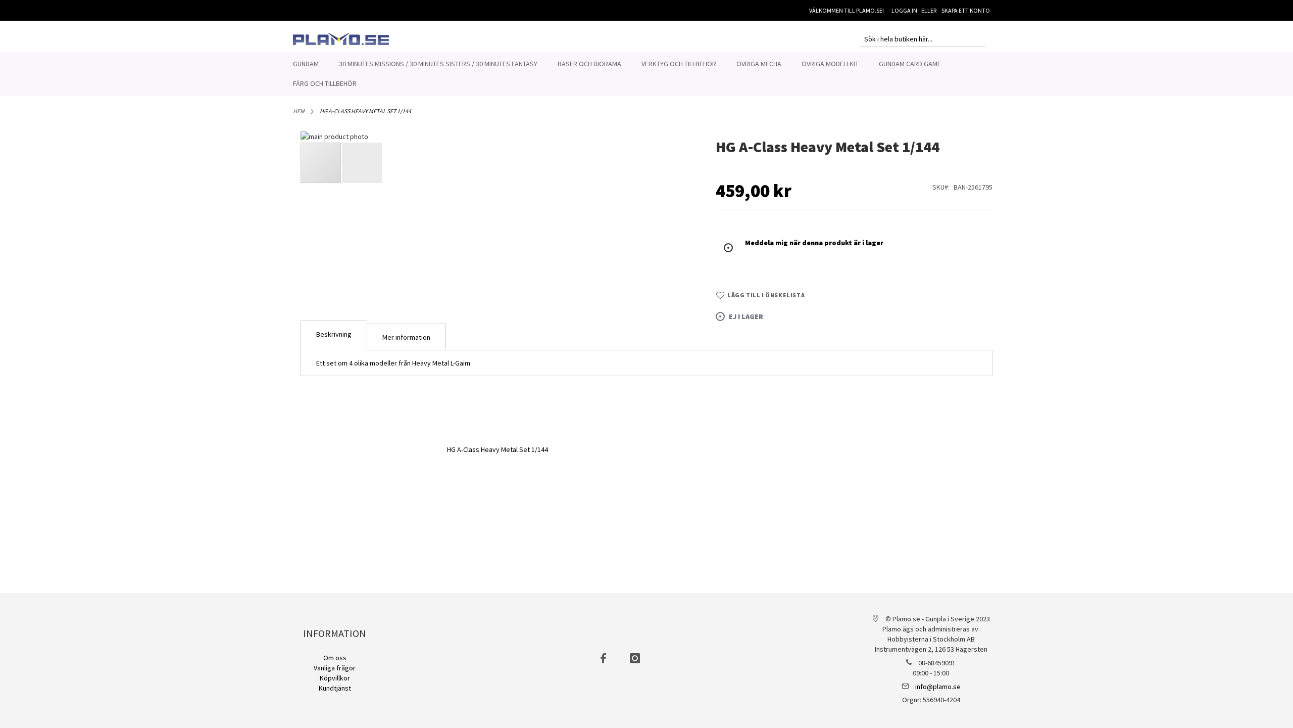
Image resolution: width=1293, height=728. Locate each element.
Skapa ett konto (965, 10)
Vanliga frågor (335, 667)
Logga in (904, 10)
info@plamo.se (938, 686)
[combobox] (923, 39)
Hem (299, 111)
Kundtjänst (335, 688)
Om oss (334, 657)
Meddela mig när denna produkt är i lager (814, 242)
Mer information (406, 337)
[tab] (334, 335)
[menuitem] (306, 64)
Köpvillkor (335, 677)
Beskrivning (334, 334)
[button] (675, 300)
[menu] (646, 74)
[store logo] (341, 39)
